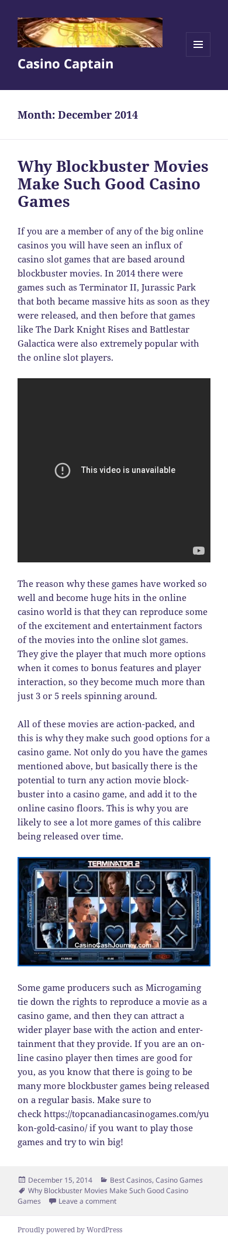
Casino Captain (65, 63)
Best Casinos (131, 1180)
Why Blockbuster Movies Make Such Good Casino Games (113, 184)
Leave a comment (87, 1201)
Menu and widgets (198, 56)
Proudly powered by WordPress (70, 1230)
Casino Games (179, 1180)
